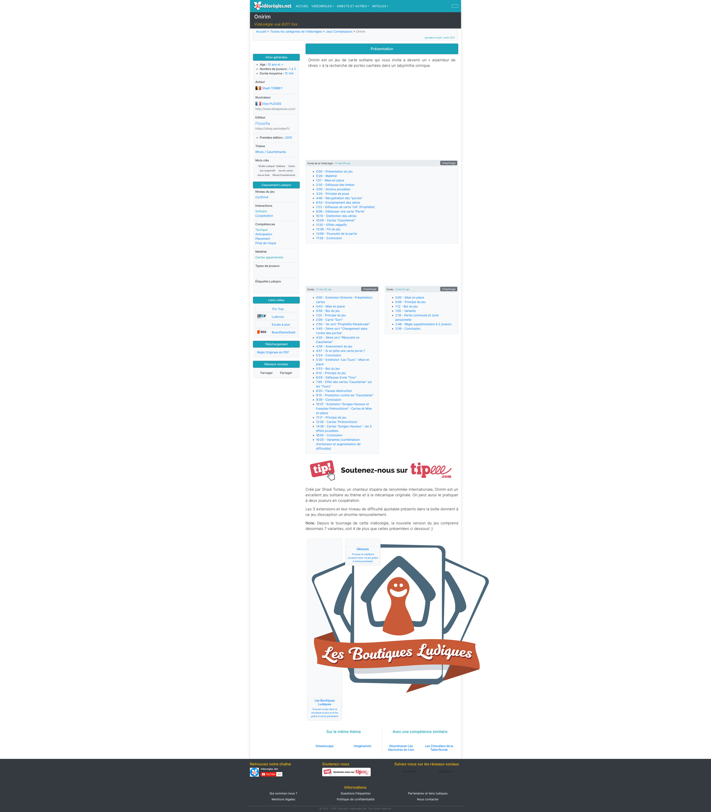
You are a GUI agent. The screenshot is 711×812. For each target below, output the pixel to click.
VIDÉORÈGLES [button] (321, 6)
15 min (289, 73)
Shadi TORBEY (272, 88)
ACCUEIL (302, 6)
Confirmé (261, 197)
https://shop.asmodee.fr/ (272, 128)
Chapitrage (448, 163)
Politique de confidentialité (355, 799)
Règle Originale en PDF (273, 352)
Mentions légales (283, 799)
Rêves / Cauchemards (270, 152)
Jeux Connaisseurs (339, 31)
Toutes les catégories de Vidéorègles (296, 31)
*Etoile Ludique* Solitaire (271, 166)
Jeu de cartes (285, 170)
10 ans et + (275, 64)
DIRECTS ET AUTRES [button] (352, 6)
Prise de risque (265, 243)
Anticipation (263, 234)
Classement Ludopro (276, 185)
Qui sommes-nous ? (283, 793)
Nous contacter (428, 799)
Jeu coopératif (267, 170)
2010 (288, 137)
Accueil (261, 31)
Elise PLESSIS (271, 104)
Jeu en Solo (263, 175)
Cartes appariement (269, 257)
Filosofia (262, 123)
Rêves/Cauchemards (284, 175)
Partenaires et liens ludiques (428, 793)
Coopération (264, 215)
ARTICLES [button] (379, 6)
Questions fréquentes (355, 793)
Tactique (261, 230)
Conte (291, 166)
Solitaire (261, 211)
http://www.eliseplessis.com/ (275, 109)
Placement (262, 238)
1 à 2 (292, 69)
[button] (382, 470)
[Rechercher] (455, 6)
